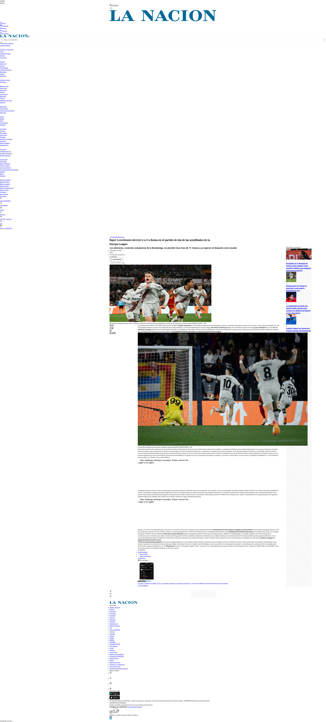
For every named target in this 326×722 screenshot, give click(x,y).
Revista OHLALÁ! (5, 180)
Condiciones (131, 707)
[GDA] (114, 713)
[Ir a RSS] (111, 689)
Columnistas (4, 109)
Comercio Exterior (6, 70)
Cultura (2, 92)
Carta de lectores (5, 168)
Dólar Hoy (3, 64)
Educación (3, 90)
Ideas (1, 174)
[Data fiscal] (111, 719)
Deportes (120, 237)
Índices (2, 74)
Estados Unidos (5, 80)
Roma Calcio (144, 554)
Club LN (4, 31)
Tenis (1, 121)
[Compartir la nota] (111, 328)
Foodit (4, 28)
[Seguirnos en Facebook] (111, 673)
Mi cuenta (5, 33)
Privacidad (138, 707)
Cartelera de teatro (6, 153)
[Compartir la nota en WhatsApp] (113, 328)
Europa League (142, 552)
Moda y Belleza (5, 143)
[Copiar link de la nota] (111, 331)
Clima (2, 52)
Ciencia (2, 98)
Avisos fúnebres (5, 164)
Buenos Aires (4, 86)
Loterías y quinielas (6, 139)
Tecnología (3, 133)
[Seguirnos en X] (111, 678)
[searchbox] (162, 40)
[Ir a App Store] (115, 699)
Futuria (2, 62)
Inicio (4, 23)
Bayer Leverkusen (145, 556)
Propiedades (4, 68)
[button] (163, 132)
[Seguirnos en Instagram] (111, 684)
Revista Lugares (5, 184)
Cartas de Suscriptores (7, 111)
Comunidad (3, 94)
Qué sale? (3, 149)
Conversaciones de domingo (9, 170)
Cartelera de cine (5, 151)
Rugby (2, 119)
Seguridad (3, 88)
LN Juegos (3, 129)
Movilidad (3, 72)
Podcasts (3, 141)
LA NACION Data (5, 54)
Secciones (5, 26)
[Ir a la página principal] (163, 21)
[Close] (111, 591)
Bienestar (3, 96)
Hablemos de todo (6, 100)
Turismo (2, 131)
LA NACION (113, 237)
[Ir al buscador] (111, 8)
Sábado (2, 172)
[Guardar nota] (111, 325)
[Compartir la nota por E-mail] (115, 333)
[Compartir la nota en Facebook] (111, 333)
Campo (2, 66)
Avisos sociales (5, 166)
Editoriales (3, 107)
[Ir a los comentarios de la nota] (113, 325)
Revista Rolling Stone (6, 188)
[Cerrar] (29, 36)
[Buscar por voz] (323, 40)
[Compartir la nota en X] (113, 333)
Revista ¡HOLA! (4, 182)
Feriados (3, 137)
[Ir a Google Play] (115, 695)
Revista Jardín (4, 190)
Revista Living (4, 186)
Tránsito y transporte (7, 50)
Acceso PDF (3, 160)
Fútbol (2, 117)
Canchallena (4, 123)
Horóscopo (3, 135)
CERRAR (2, 1)
